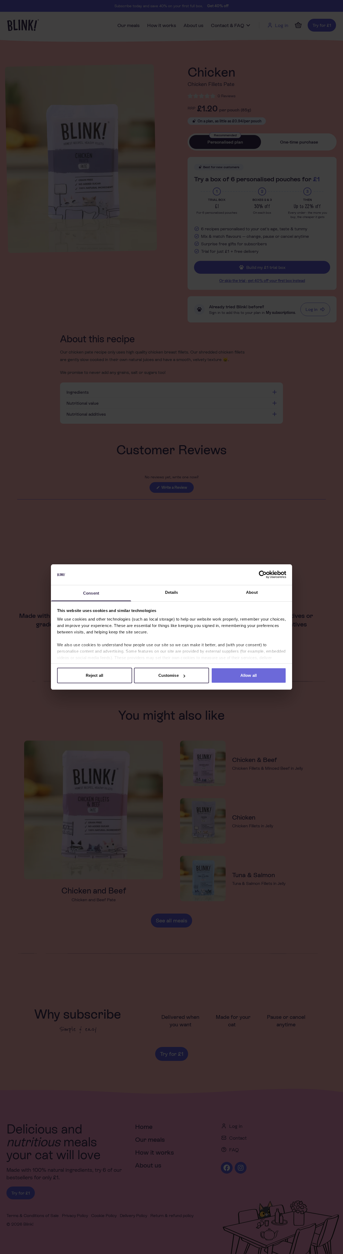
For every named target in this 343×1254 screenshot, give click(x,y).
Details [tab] (171, 592)
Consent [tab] (91, 593)
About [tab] (252, 592)
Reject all (94, 675)
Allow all (248, 675)
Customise (168, 675)
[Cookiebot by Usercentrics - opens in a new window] (262, 575)
